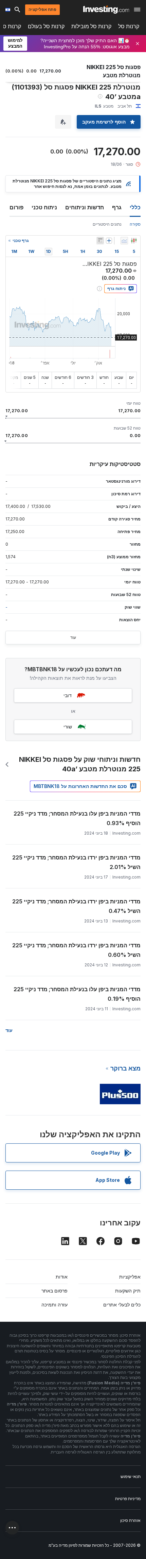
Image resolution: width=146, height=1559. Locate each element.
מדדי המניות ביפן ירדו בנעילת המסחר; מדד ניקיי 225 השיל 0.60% (76, 950)
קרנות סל (128, 26)
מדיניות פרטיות (128, 1498)
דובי (67, 695)
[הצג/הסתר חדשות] (100, 240)
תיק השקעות (128, 1290)
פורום (16, 207)
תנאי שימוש (131, 1476)
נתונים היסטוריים (107, 224)
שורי (67, 726)
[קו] (124, 240)
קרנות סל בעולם (46, 26)
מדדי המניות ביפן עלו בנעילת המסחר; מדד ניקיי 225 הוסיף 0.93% (77, 818)
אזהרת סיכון (130, 1520)
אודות (62, 1277)
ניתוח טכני (44, 207)
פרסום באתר (54, 1290)
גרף (117, 207)
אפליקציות (130, 1277)
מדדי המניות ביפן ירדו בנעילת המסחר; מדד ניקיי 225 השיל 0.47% (76, 906)
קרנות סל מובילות (91, 26)
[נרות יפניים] (134, 240)
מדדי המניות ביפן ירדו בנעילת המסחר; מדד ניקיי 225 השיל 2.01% (76, 862)
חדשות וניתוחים (84, 207)
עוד (73, 637)
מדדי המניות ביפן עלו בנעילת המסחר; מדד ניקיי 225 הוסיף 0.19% (77, 994)
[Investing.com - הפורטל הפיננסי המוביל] (106, 9)
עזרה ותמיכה (54, 1304)
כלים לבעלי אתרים (122, 1304)
